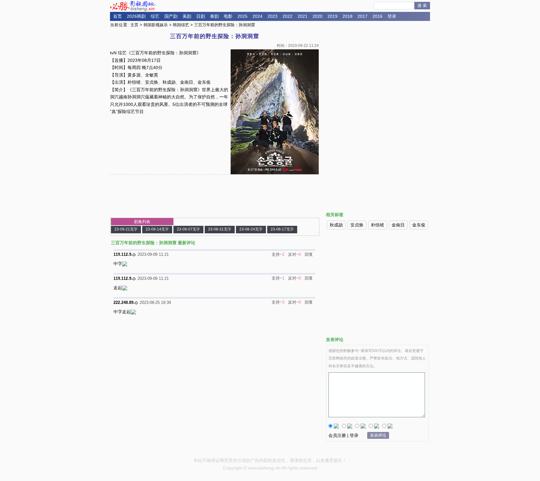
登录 (392, 16)
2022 (287, 16)
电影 (228, 16)
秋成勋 (336, 224)
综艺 (155, 16)
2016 (377, 16)
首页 (117, 16)
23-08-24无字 (250, 229)
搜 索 (422, 5)
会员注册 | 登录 (343, 435)
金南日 (398, 224)
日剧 (200, 16)
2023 (273, 16)
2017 (363, 16)
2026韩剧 (136, 16)
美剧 (186, 16)
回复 (309, 254)
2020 (317, 16)
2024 (257, 16)
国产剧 (171, 16)
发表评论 (378, 435)
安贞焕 (356, 224)
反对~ (293, 254)
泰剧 (214, 16)
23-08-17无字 (282, 229)
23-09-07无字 (188, 229)
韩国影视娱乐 (155, 24)
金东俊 (418, 224)
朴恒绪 (377, 224)
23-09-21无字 (126, 229)
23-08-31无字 (219, 229)
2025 (243, 16)
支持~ (277, 254)
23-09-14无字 (157, 229)
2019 (333, 16)
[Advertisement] (377, 76)
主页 (134, 24)
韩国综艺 (181, 24)
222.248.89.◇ (125, 302)
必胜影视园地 (134, 6)
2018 (347, 16)
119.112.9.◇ (124, 254)
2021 (303, 16)
